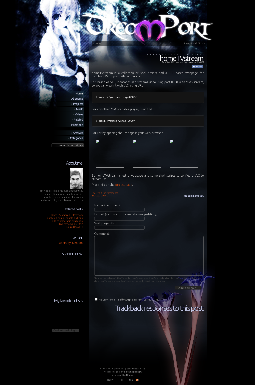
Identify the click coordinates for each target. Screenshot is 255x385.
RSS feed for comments (105, 193)
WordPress (132, 368)
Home (79, 93)
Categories (76, 138)
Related (78, 119)
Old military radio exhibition (67, 221)
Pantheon (77, 124)
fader (98, 43)
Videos (78, 114)
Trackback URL (100, 195)
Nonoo (129, 375)
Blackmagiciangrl (133, 371)
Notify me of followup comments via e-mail (130, 299)
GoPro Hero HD (74, 227)
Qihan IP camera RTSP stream (67, 215)
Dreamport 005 (193, 43)
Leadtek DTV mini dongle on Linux (64, 218)
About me (77, 98)
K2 (144, 368)
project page (123, 184)
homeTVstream (181, 58)
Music (79, 109)
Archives (77, 132)
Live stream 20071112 (71, 224)
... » (81, 200)
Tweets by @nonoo (70, 242)
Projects (78, 103)
